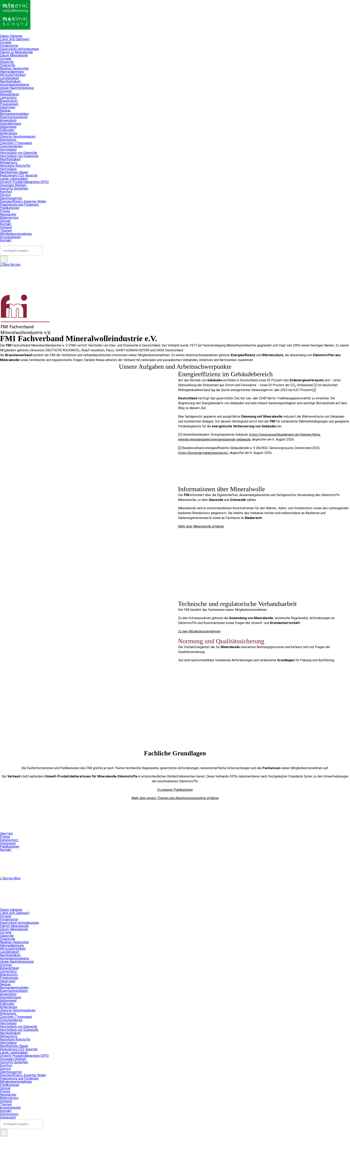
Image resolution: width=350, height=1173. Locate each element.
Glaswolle (7, 62)
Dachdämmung (10, 123)
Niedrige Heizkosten (14, 68)
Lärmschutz (8, 98)
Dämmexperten (11, 198)
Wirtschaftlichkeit (13, 75)
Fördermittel (9, 46)
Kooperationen (10, 237)
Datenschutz (9, 840)
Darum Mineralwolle (14, 55)
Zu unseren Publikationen (175, 789)
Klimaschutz (8, 162)
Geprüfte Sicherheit (14, 188)
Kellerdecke (8, 133)
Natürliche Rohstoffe (15, 166)
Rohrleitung (8, 140)
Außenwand (8, 127)
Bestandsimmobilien (14, 114)
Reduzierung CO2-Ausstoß (18, 175)
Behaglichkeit (9, 94)
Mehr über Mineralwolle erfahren (201, 526)
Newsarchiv (8, 214)
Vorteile (5, 42)
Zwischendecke (11, 146)
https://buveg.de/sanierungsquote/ (203, 453)
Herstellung (8, 149)
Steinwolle (7, 65)
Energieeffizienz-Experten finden (23, 201)
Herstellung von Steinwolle (19, 156)
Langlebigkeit (9, 78)
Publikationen (9, 208)
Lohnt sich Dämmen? (15, 39)
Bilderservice (9, 218)
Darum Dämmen (11, 36)
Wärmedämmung (12, 72)
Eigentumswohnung (14, 117)
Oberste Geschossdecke (17, 136)
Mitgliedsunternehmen (16, 234)
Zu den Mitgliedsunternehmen (199, 631)
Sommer (6, 91)
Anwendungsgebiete (14, 85)
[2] (314, 390)
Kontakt (6, 224)
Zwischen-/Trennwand (16, 143)
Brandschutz (9, 101)
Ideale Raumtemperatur (17, 88)
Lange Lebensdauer (14, 179)
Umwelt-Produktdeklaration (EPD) (24, 182)
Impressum (8, 843)
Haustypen (7, 107)
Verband (6, 227)
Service (5, 195)
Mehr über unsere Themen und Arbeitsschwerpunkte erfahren (175, 798)
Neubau (5, 111)
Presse (5, 211)
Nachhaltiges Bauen (14, 172)
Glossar (5, 221)
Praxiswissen (9, 104)
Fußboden (7, 130)
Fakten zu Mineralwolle (16, 52)
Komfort (6, 192)
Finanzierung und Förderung (19, 205)
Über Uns (6, 833)
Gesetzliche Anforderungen (19, 49)
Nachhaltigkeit (10, 81)
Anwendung (8, 120)
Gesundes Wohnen (13, 185)
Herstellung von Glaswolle (18, 153)
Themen (6, 231)
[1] (315, 385)
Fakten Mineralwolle (14, 926)
